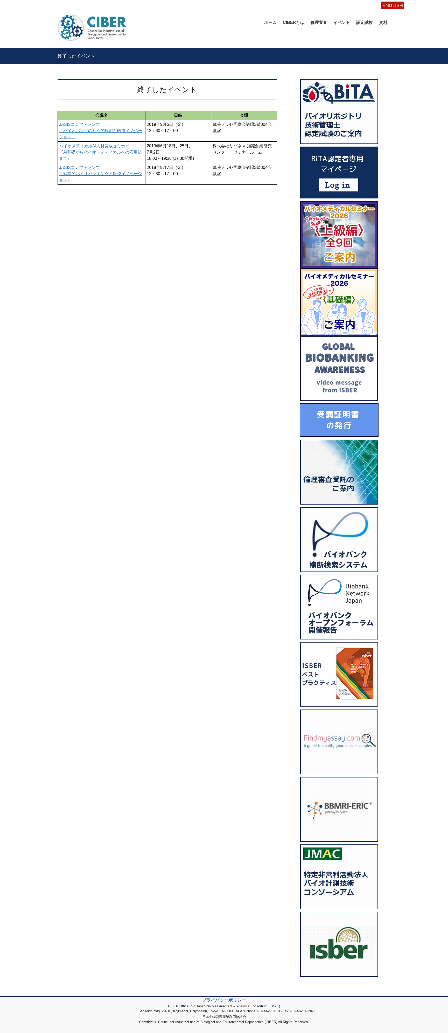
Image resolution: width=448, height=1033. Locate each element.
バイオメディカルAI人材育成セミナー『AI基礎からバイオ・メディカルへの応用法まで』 (100, 152)
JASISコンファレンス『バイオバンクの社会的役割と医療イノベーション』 (100, 130)
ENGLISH (392, 5)
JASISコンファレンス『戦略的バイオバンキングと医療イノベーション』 (100, 173)
